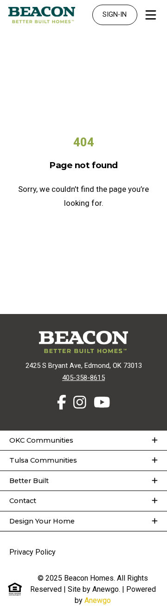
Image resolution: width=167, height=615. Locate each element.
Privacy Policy (32, 552)
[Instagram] (79, 403)
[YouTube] (102, 403)
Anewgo (97, 600)
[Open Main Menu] (151, 15)
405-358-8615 (83, 377)
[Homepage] (41, 15)
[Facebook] (61, 403)
